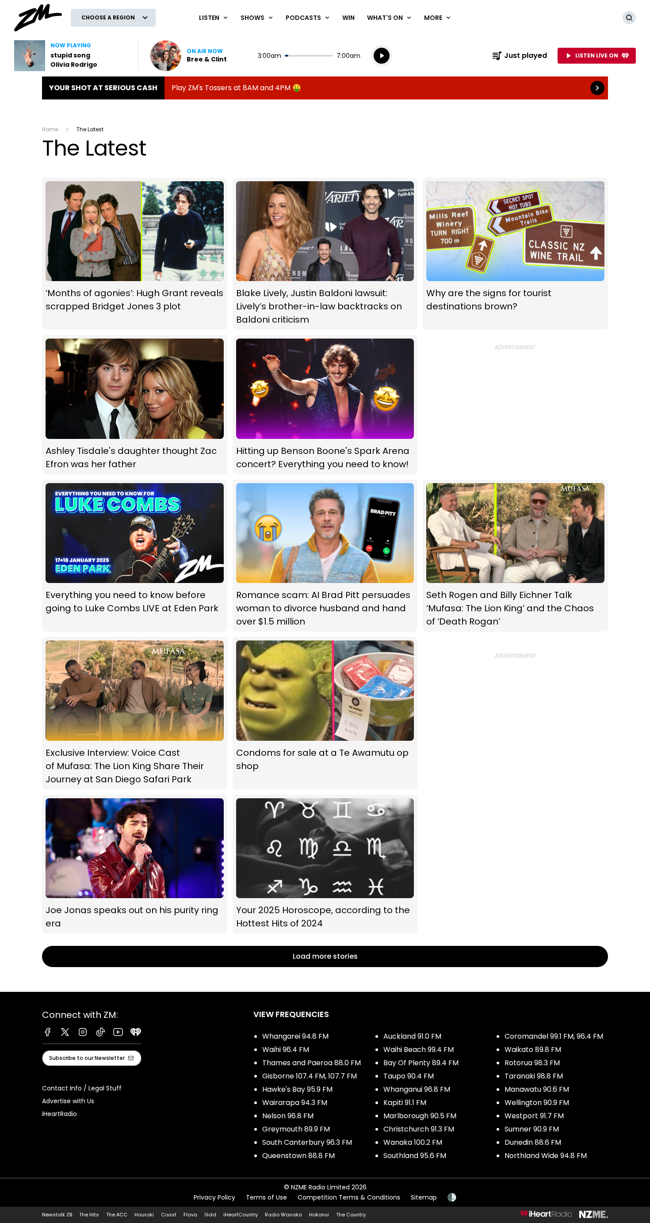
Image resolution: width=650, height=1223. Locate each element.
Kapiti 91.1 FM (404, 1102)
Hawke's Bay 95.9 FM (297, 1089)
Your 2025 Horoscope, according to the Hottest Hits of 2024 (325, 864)
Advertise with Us (68, 1101)
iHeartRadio (59, 1113)
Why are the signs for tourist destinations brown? (515, 254)
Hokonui (319, 1214)
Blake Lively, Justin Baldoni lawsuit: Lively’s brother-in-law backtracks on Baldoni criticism (325, 254)
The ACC (116, 1214)
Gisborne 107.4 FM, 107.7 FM (309, 1076)
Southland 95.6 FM (414, 1156)
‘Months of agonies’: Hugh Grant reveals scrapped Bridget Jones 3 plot (134, 254)
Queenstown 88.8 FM (298, 1156)
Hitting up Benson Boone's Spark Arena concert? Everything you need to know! (325, 404)
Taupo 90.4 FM (408, 1076)
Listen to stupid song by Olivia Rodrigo (70, 55)
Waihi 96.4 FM (285, 1049)
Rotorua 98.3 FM (532, 1063)
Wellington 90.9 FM (537, 1102)
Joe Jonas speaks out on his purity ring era (134, 864)
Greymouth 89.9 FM (296, 1129)
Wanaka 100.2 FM (412, 1142)
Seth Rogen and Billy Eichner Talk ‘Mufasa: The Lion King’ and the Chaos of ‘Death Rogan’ (515, 556)
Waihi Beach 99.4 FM (418, 1049)
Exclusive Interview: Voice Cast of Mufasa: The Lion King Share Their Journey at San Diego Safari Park (134, 713)
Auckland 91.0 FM (412, 1036)
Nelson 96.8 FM (288, 1116)
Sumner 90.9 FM (532, 1129)
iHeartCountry (240, 1214)
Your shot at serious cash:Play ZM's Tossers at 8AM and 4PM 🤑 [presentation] (325, 87)
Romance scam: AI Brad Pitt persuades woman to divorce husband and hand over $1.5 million (325, 556)
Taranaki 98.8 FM (534, 1076)
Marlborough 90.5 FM (419, 1116)
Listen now (188, 55)
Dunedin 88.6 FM (533, 1142)
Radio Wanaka (283, 1214)
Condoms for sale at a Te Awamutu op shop (325, 713)
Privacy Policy (214, 1197)
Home (50, 129)
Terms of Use (266, 1197)
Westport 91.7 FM (534, 1116)
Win (348, 17)
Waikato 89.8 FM (533, 1049)
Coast (168, 1214)
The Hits (89, 1214)
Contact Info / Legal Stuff (82, 1088)
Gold (210, 1214)
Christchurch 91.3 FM (418, 1129)
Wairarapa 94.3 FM (294, 1102)
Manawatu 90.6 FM (537, 1089)
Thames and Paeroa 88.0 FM (311, 1063)
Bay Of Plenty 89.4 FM (421, 1063)
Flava (190, 1214)
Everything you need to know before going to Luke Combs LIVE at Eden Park (134, 556)
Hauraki (144, 1214)
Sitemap (424, 1197)
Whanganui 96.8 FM (416, 1089)
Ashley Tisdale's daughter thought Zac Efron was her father (134, 404)
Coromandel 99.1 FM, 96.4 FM (554, 1036)
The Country (351, 1214)
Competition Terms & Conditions (349, 1197)
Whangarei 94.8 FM (295, 1036)
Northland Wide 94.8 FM (546, 1156)
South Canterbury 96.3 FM (307, 1142)
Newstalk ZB (57, 1214)
